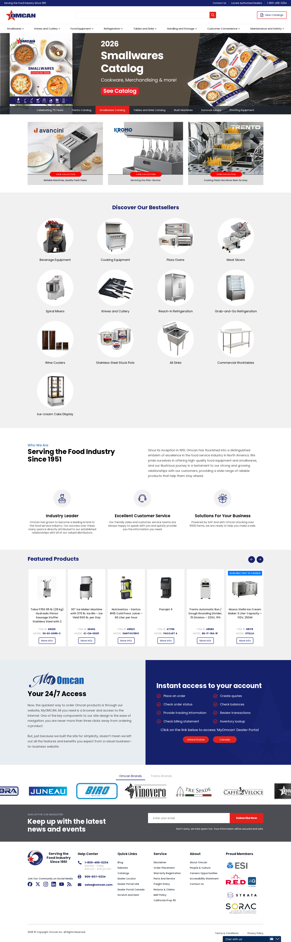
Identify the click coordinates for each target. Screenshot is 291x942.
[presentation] (251, 559)
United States (196, 739)
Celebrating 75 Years (50, 110)
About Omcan (198, 862)
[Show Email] (271, 939)
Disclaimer (160, 862)
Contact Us (219, 3)
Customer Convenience (222, 28)
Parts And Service (164, 878)
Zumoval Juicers (211, 110)
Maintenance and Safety (266, 28)
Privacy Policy (255, 933)
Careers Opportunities (203, 873)
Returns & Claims (164, 889)
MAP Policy (160, 895)
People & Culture (200, 867)
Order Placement (164, 867)
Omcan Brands (130, 776)
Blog (120, 862)
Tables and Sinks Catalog (149, 110)
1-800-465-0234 (277, 3)
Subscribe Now (246, 818)
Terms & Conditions (226, 933)
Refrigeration (112, 28)
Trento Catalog (81, 110)
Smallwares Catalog (112, 110)
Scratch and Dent (128, 895)
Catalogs (123, 873)
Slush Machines (183, 110)
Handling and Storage (180, 28)
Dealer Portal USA (128, 884)
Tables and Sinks (143, 28)
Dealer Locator (127, 878)
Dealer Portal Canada (131, 889)
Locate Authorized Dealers (246, 3)
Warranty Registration (167, 873)
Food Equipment (81, 28)
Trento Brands (161, 776)
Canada (225, 739)
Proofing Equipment (242, 110)
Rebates (123, 867)
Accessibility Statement (204, 878)
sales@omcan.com (98, 885)
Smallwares (14, 28)
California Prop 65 (165, 900)
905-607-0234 (95, 877)
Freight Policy (162, 884)
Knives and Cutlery (46, 28)
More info (46, 640)
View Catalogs (274, 15)
